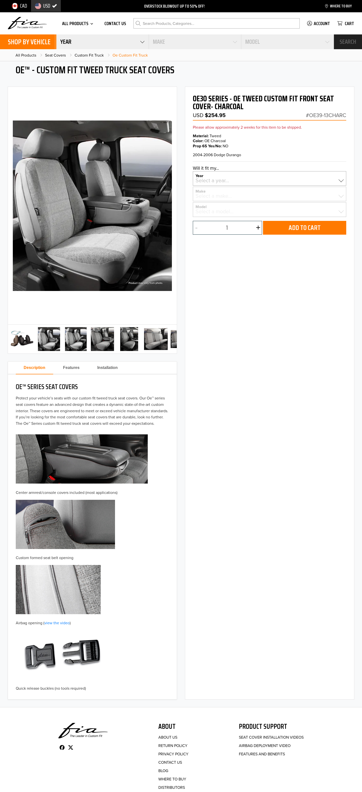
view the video (57, 622)
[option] (19, 6)
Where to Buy (172, 779)
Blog (163, 770)
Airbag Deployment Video (265, 745)
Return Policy (172, 745)
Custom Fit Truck (89, 55)
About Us (167, 737)
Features (71, 368)
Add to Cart (305, 227)
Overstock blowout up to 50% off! (174, 6)
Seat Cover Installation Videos (271, 737)
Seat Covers (55, 55)
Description (34, 368)
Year (199, 175)
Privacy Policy (173, 754)
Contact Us (170, 762)
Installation (107, 368)
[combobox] (102, 41)
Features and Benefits (262, 754)
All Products (26, 55)
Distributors (171, 787)
